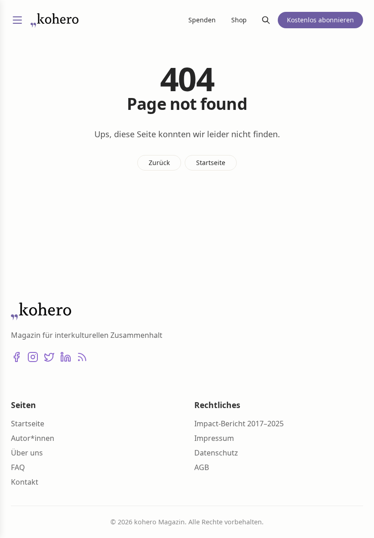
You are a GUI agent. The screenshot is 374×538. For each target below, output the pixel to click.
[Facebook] (16, 357)
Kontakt (24, 482)
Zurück (159, 162)
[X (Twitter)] (49, 357)
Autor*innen (32, 438)
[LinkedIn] (65, 357)
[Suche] (266, 20)
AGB (201, 467)
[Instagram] (32, 357)
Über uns (27, 453)
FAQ (18, 467)
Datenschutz (216, 453)
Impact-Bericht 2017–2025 (239, 424)
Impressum (214, 438)
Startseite (210, 162)
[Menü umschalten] (17, 20)
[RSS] (82, 357)
